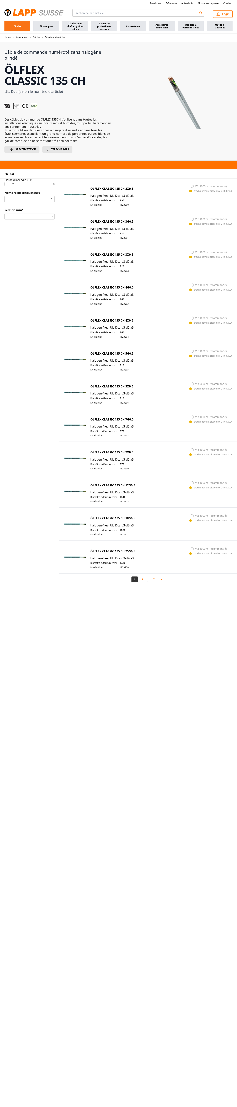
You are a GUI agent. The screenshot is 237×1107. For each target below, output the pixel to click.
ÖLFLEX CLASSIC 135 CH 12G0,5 (112, 485)
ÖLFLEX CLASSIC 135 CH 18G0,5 (112, 518)
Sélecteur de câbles (55, 37)
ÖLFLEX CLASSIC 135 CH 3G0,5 (111, 221)
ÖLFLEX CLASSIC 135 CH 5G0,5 (111, 353)
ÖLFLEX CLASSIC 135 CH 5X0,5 (111, 386)
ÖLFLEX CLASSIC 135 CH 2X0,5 (111, 188)
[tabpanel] (179, 89)
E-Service (171, 3)
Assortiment (22, 37)
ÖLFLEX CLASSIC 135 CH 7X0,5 (111, 452)
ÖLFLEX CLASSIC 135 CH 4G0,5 (111, 287)
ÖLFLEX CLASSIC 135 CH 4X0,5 (111, 320)
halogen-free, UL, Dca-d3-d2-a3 (112, 196)
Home (7, 37)
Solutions (155, 3)
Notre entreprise (208, 3)
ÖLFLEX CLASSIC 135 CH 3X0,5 (111, 254)
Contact (228, 3)
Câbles (36, 37)
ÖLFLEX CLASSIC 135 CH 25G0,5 (112, 551)
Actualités (187, 3)
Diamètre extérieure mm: (103, 200)
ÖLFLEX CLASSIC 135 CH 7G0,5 (111, 419)
